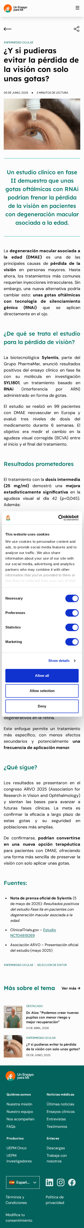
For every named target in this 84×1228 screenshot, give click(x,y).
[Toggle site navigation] (77, 7)
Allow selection (42, 691)
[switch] (72, 613)
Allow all (42, 676)
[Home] (15, 8)
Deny (42, 706)
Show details (59, 661)
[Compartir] (74, 28)
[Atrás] (7, 29)
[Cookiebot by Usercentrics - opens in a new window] (59, 518)
